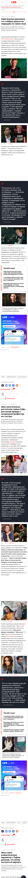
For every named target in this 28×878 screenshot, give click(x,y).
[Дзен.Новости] (2, 385)
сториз (22, 626)
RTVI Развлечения (7, 39)
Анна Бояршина (6, 795)
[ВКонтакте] (13, 385)
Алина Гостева (6, 349)
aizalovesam (11, 474)
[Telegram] (9, 385)
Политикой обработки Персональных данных (11, 7)
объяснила (10, 636)
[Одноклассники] (16, 385)
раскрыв (13, 442)
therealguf (11, 621)
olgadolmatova (11, 543)
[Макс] (6, 385)
